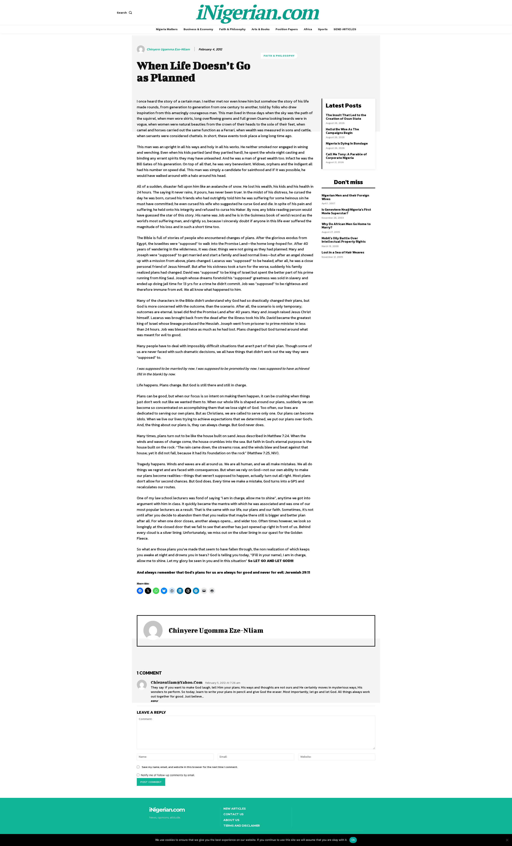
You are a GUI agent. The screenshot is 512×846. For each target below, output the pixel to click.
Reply (154, 701)
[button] (125, 12)
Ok (353, 839)
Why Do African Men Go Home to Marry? (346, 225)
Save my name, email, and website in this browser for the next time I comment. (190, 767)
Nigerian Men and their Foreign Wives (345, 197)
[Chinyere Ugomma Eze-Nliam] (141, 49)
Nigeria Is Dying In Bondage (347, 143)
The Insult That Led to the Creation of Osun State (346, 117)
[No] (507, 840)
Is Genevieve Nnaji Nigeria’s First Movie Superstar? (346, 211)
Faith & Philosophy (279, 56)
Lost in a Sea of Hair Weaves (343, 252)
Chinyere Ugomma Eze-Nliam (168, 49)
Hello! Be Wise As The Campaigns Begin (342, 131)
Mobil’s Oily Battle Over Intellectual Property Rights (344, 240)
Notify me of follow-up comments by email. (168, 775)
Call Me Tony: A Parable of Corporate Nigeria (346, 156)
